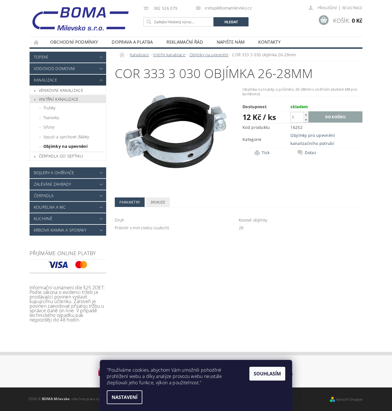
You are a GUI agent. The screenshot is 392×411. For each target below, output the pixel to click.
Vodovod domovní (54, 68)
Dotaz (310, 152)
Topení (41, 57)
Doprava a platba (132, 42)
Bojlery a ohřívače (54, 172)
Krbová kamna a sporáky (60, 230)
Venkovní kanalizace (61, 90)
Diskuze (158, 202)
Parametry (129, 202)
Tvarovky (51, 117)
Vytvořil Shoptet (349, 399)
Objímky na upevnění (65, 146)
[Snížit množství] (305, 120)
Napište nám (231, 42)
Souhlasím (267, 374)
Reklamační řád (184, 42)
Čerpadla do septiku (61, 156)
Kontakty (269, 42)
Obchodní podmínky (74, 42)
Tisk (265, 152)
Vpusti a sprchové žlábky (66, 136)
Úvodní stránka (36, 42)
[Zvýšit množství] (305, 114)
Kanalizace (45, 80)
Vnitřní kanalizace (59, 99)
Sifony (49, 127)
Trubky (49, 107)
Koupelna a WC (50, 207)
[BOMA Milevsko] (80, 16)
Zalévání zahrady (52, 184)
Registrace (352, 7)
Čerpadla (44, 195)
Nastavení (124, 397)
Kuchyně (43, 218)
